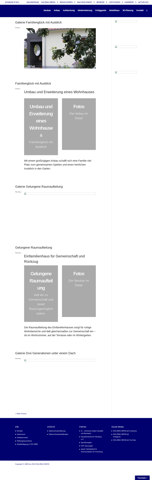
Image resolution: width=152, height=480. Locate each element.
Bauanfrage (33, 2)
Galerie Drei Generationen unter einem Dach (45, 353)
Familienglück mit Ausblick (33, 83)
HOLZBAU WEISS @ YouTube (124, 440)
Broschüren (66, 2)
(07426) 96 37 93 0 (12, 2)
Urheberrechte (22, 437)
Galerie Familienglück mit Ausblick (38, 22)
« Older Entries (20, 414)
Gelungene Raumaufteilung (33, 247)
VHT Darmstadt (87, 446)
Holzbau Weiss (48, 2)
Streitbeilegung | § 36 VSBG (27, 444)
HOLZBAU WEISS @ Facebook (125, 431)
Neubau (47, 11)
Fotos (78, 106)
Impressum (21, 434)
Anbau (57, 11)
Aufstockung (69, 11)
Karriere (129, 2)
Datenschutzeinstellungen (58, 434)
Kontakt (139, 11)
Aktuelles (143, 2)
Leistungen (114, 2)
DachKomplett (86, 442)
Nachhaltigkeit (84, 2)
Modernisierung (85, 11)
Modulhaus (114, 11)
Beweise (100, 2)
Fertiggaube (100, 11)
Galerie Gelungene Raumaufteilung (39, 186)
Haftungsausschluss (24, 441)
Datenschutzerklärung (57, 431)
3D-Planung (128, 11)
